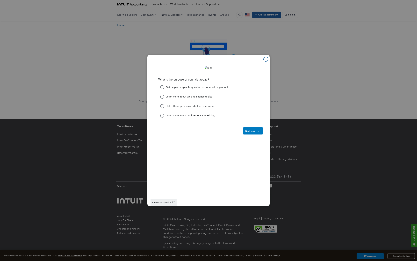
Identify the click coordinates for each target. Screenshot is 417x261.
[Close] (266, 59)
